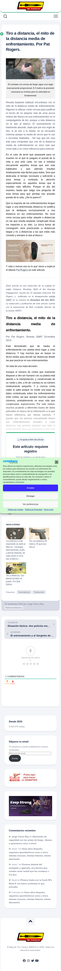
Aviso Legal (48, 510)
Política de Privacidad (33, 510)
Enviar (15, 758)
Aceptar (30, 488)
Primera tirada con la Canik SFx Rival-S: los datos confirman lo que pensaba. (30, 883)
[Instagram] (28, 960)
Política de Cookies (15, 510)
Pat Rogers (22, 270)
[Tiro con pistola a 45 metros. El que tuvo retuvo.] (39, 533)
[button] (56, 462)
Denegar (30, 496)
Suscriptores (24, 592)
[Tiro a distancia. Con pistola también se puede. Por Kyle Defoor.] (16, 568)
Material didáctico (13, 607)
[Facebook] (24, 960)
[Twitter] (32, 960)
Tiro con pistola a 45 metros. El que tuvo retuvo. (38, 544)
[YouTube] (36, 960)
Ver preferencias (30, 504)
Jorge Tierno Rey (35, 604)
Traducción (39, 592)
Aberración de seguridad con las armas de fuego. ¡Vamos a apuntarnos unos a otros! (30, 840)
